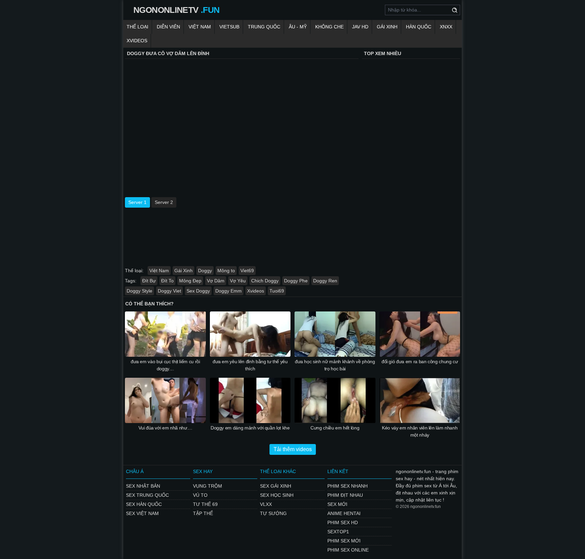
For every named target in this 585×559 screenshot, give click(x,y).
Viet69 (247, 270)
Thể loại (137, 26)
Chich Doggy (265, 280)
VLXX (266, 504)
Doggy (205, 270)
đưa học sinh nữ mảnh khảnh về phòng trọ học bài (335, 365)
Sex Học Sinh (277, 495)
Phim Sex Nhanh (347, 486)
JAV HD (360, 26)
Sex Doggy (198, 291)
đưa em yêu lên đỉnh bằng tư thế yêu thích (250, 365)
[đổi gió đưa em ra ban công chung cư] (420, 334)
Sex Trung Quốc (147, 495)
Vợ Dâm (215, 280)
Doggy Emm (228, 291)
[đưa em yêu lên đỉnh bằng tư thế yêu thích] (250, 334)
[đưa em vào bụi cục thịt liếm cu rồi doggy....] (165, 334)
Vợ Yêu (238, 280)
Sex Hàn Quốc (144, 504)
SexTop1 (338, 531)
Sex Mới (337, 504)
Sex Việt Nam (142, 513)
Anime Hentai (344, 513)
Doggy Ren (325, 280)
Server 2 (164, 202)
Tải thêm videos (293, 449)
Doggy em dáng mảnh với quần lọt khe (250, 427)
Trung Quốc (264, 26)
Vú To (200, 495)
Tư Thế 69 (205, 504)
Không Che (329, 26)
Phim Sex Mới (344, 540)
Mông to (226, 270)
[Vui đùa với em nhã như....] (165, 400)
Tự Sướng (273, 513)
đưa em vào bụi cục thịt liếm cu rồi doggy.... (165, 365)
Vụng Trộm (207, 486)
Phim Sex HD (342, 522)
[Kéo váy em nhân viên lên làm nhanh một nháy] (420, 400)
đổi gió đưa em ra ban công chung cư (420, 361)
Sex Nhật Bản (143, 486)
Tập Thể (203, 513)
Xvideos (137, 40)
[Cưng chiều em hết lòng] (335, 400)
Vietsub (229, 26)
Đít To (167, 280)
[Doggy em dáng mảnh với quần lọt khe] (250, 400)
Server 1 (137, 202)
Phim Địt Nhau (345, 495)
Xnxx (446, 26)
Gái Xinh (387, 26)
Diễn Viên (168, 26)
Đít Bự (149, 280)
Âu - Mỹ (298, 26)
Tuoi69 (276, 291)
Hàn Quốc (418, 26)
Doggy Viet (169, 291)
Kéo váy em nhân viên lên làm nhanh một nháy (419, 431)
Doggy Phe (296, 280)
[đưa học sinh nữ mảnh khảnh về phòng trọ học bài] (335, 334)
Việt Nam (200, 26)
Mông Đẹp (190, 280)
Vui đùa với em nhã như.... (165, 427)
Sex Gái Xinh (275, 486)
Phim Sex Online (348, 550)
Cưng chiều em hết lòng (334, 427)
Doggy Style (139, 291)
